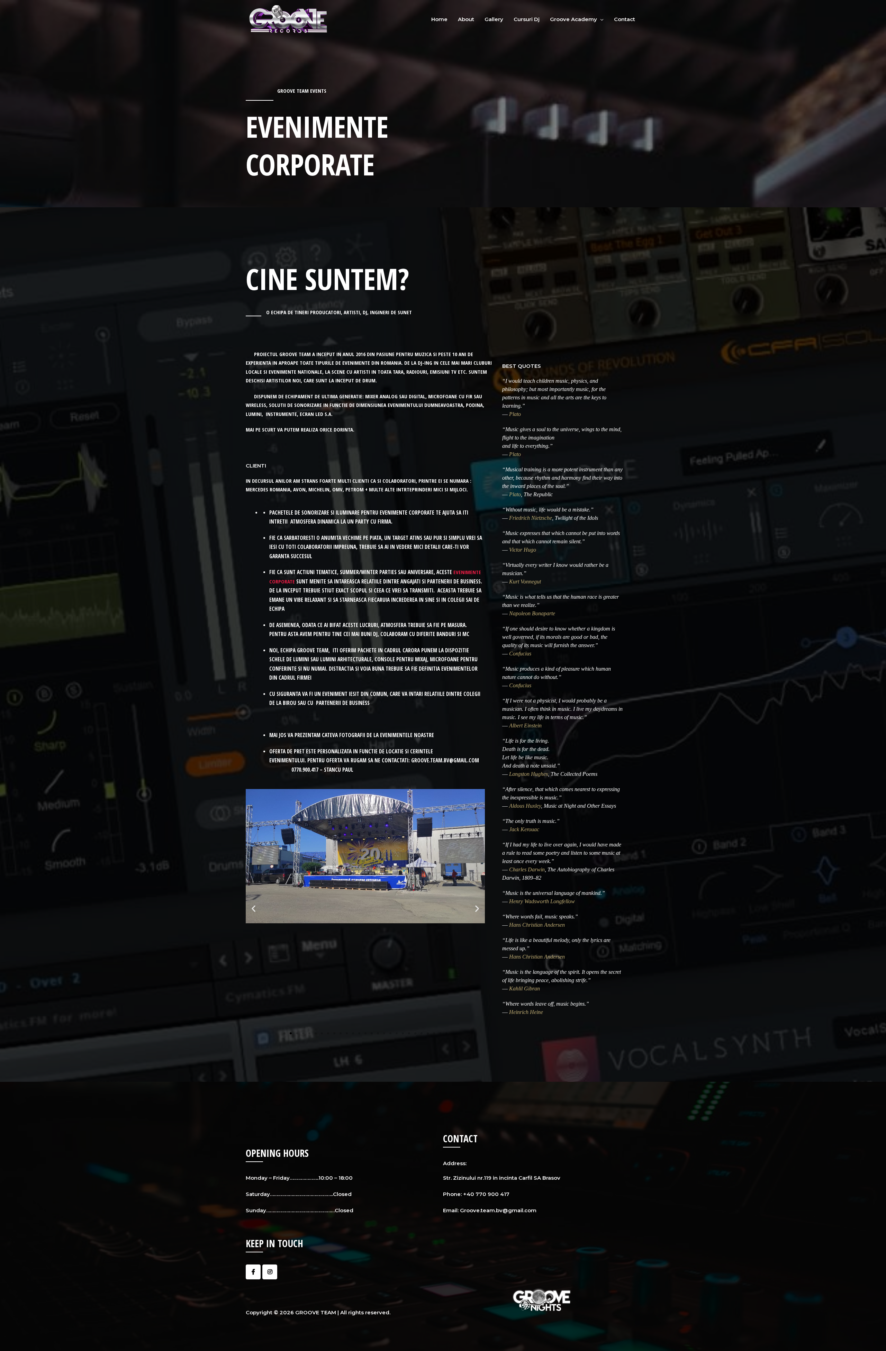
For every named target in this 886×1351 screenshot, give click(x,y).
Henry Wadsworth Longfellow (542, 901)
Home (439, 19)
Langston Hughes (528, 774)
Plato (515, 414)
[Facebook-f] (253, 1271)
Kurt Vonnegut (525, 581)
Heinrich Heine (526, 1012)
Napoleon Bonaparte (532, 613)
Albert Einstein (525, 725)
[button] (284, 1033)
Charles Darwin (527, 869)
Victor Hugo (522, 550)
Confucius (520, 653)
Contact (624, 19)
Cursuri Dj (527, 19)
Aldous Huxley (525, 806)
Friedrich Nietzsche (530, 518)
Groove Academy (573, 19)
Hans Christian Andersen (537, 925)
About (466, 19)
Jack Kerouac (524, 829)
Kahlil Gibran (524, 988)
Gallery (494, 19)
